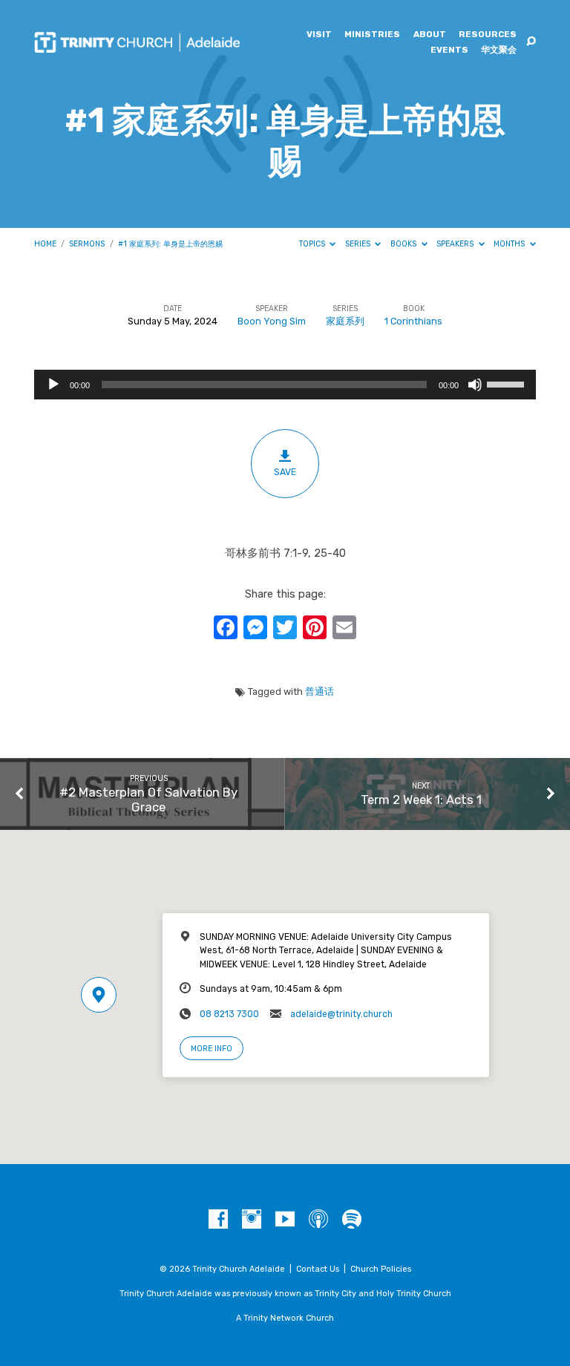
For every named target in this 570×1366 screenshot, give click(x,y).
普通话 (319, 691)
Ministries (372, 34)
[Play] (53, 384)
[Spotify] (351, 1219)
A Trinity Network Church (285, 1318)
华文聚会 (499, 50)
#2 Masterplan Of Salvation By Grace (148, 799)
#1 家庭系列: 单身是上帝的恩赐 (170, 244)
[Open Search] (531, 42)
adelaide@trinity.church (341, 1014)
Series (359, 244)
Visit (319, 34)
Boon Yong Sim (272, 321)
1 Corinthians (413, 321)
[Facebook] (218, 1219)
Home (45, 244)
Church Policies (380, 1269)
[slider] (507, 383)
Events (449, 50)
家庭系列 (345, 321)
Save (285, 472)
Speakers (456, 244)
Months (510, 244)
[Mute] (475, 384)
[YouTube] (285, 1219)
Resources (488, 34)
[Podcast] (318, 1219)
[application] (285, 384)
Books (404, 244)
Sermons (87, 244)
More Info (211, 1048)
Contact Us (317, 1269)
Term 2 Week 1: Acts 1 (421, 799)
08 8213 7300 (229, 1014)
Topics (313, 244)
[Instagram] (251, 1219)
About (429, 34)
